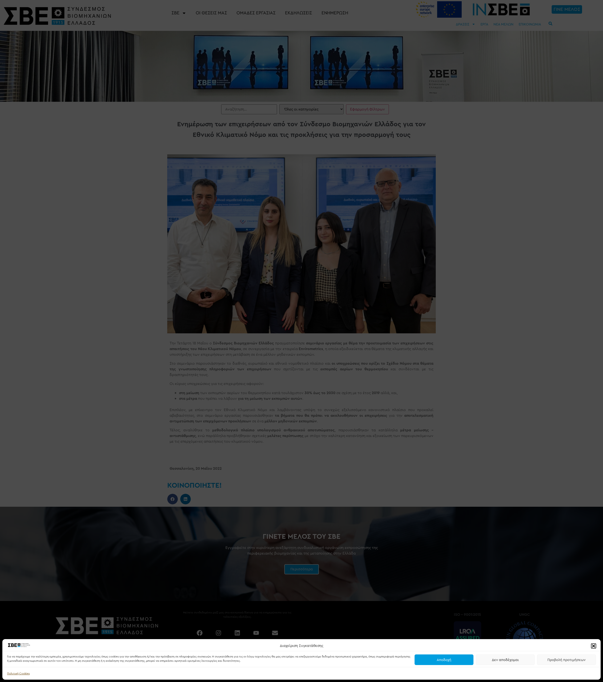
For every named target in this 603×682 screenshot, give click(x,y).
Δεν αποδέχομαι (505, 659)
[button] (593, 646)
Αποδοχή (444, 659)
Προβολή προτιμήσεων (566, 659)
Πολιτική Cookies (18, 673)
